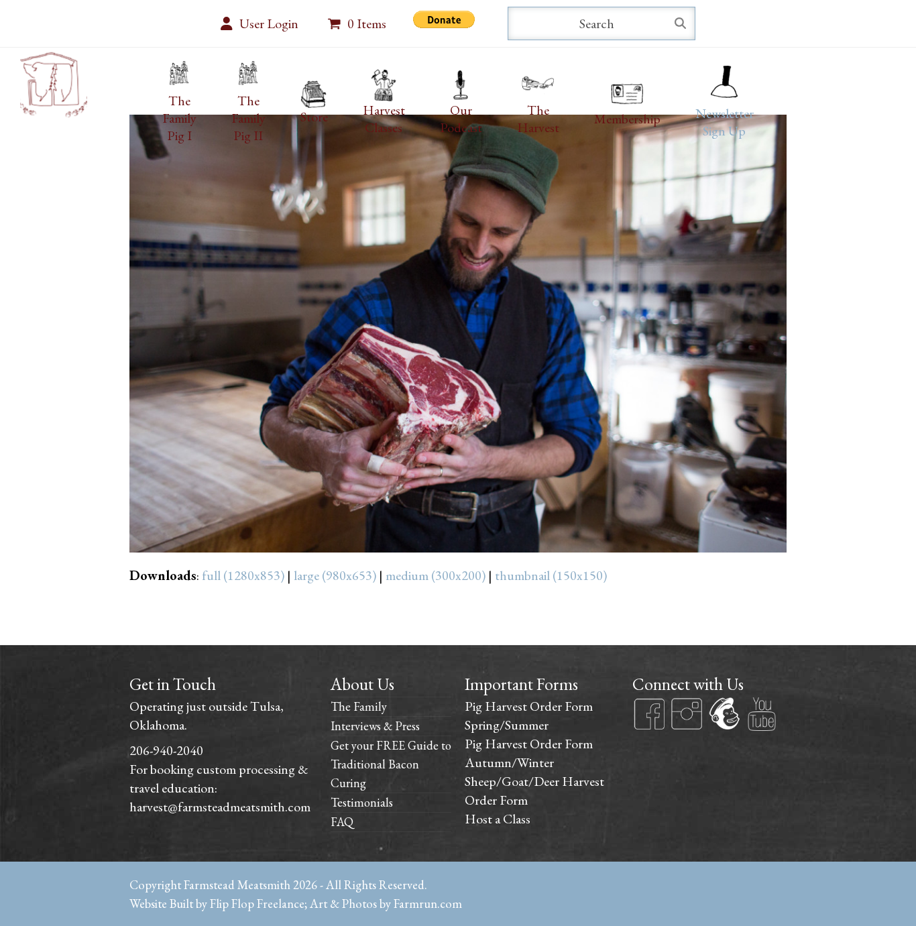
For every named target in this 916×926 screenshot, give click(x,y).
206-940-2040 (166, 750)
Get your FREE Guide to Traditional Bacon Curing (391, 764)
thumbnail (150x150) (551, 575)
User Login (268, 23)
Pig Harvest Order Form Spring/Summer (529, 715)
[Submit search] (680, 23)
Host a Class (497, 818)
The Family (359, 706)
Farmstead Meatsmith (237, 884)
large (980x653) (335, 575)
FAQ (342, 821)
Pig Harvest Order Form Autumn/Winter (529, 753)
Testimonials (362, 802)
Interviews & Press (375, 726)
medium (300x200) (435, 575)
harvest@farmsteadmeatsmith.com (219, 806)
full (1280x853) (243, 575)
